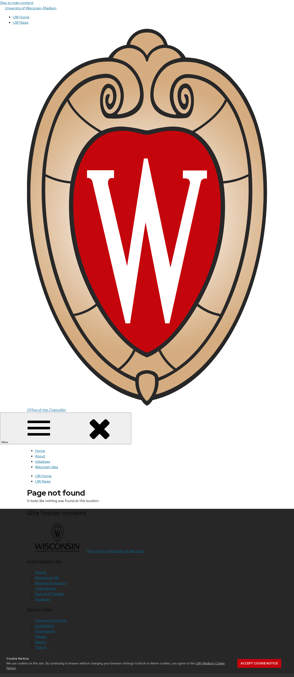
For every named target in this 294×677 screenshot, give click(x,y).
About (40, 456)
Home (40, 450)
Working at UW (47, 577)
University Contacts (51, 620)
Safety (40, 642)
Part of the (115, 551)
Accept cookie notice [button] (259, 663)
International (45, 588)
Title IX (41, 647)
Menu (5, 442)
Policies (41, 636)
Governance (45, 631)
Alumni (40, 572)
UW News (20, 22)
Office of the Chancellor (46, 410)
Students (42, 599)
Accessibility (44, 625)
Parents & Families (49, 594)
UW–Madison (30, 8)
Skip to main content (16, 2)
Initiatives (42, 461)
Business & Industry (50, 583)
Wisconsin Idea (46, 467)
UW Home (21, 17)
